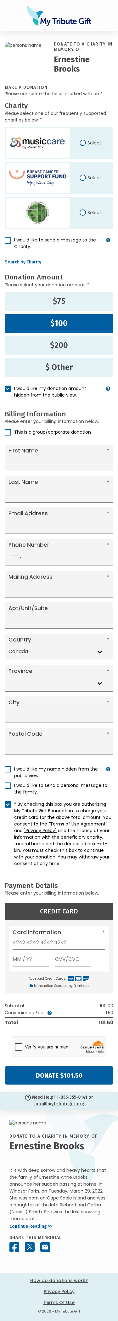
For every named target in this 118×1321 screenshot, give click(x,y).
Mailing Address (30, 577)
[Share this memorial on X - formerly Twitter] (30, 1247)
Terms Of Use (59, 1302)
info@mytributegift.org (59, 1104)
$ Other (59, 367)
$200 (59, 345)
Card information (37, 932)
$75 (59, 301)
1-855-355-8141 (72, 1097)
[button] (108, 245)
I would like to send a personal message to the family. (60, 788)
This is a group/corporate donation (52, 432)
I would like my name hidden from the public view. (56, 772)
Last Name (23, 482)
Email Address (28, 513)
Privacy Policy (59, 1291)
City (14, 702)
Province (20, 671)
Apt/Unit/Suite (28, 608)
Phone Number (28, 545)
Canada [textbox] (18, 651)
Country (19, 639)
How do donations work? (59, 1280)
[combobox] (16, 557)
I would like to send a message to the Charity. (55, 243)
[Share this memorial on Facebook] (14, 1247)
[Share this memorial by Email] (45, 1247)
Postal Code (25, 734)
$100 (59, 323)
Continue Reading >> (30, 1226)
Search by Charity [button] (23, 262)
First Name (23, 450)
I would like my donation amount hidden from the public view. (50, 391)
